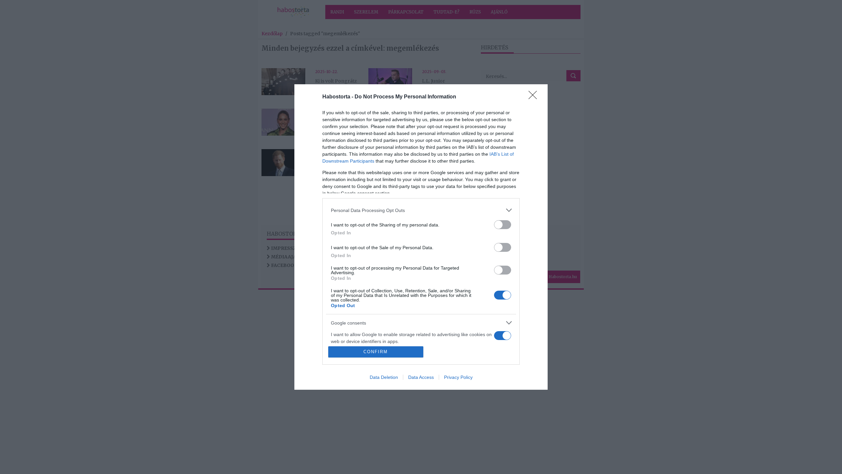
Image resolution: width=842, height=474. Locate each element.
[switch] (502, 224)
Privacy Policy (458, 377)
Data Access (421, 377)
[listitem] (421, 210)
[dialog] (421, 237)
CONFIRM (375, 351)
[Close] (535, 97)
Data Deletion (384, 377)
